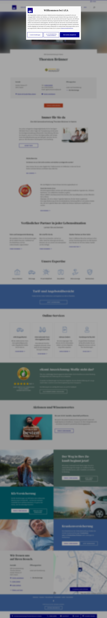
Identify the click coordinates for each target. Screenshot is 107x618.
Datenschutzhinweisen (67, 28)
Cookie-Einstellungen (35, 35)
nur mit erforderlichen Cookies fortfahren (51, 34)
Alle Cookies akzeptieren (69, 35)
